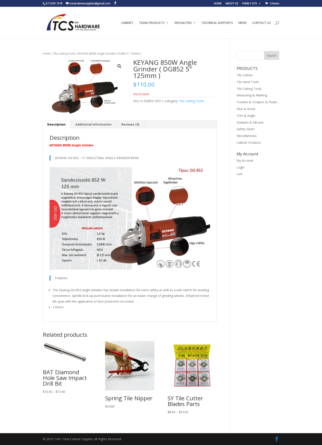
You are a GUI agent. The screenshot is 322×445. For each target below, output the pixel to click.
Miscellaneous (247, 136)
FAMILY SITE (249, 3)
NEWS (242, 23)
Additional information (93, 124)
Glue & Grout (246, 109)
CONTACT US (261, 23)
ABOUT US (231, 3)
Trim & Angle (246, 115)
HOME (217, 3)
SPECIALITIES (182, 23)
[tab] (56, 124)
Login (240, 167)
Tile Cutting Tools (64, 53)
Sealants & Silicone (250, 122)
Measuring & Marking (252, 95)
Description (56, 124)
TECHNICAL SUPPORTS (217, 23)
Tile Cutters (245, 75)
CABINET (127, 23)
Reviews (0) (130, 124)
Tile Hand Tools (248, 82)
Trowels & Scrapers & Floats (257, 102)
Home (47, 53)
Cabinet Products (249, 142)
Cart (239, 174)
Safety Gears (246, 129)
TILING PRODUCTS (151, 23)
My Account (245, 160)
